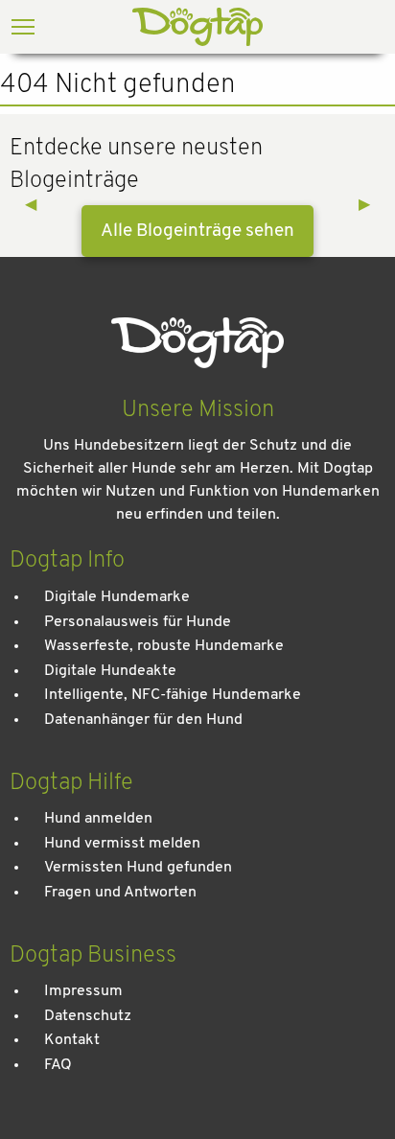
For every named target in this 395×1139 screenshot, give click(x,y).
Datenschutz (87, 1016)
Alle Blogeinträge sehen (197, 231)
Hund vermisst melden (122, 843)
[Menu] (23, 28)
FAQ (58, 1065)
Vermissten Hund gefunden (138, 867)
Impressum (83, 991)
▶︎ (372, 205)
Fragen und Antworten (120, 892)
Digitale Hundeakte (110, 671)
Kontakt (72, 1040)
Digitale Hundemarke (117, 597)
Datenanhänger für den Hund (143, 720)
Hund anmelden (98, 818)
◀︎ (38, 205)
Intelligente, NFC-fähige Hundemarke (172, 695)
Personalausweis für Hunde (137, 622)
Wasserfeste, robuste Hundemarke (164, 646)
